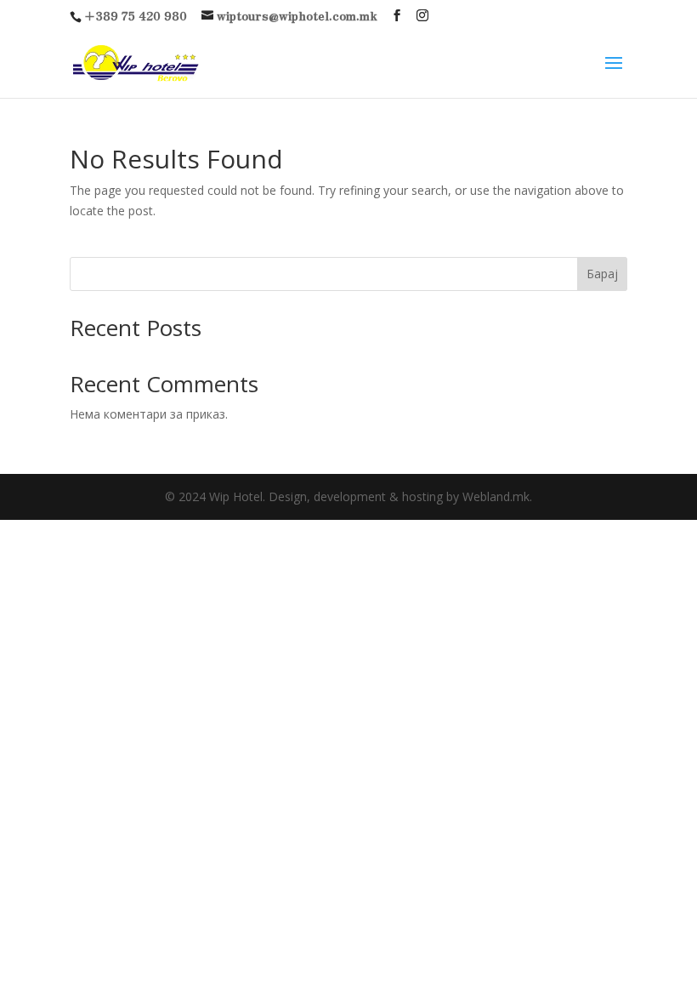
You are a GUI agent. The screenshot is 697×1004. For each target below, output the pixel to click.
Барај (602, 273)
